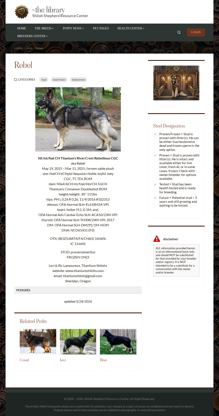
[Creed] (38, 341)
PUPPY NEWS (72, 28)
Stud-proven (78, 79)
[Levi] (78, 341)
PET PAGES (101, 28)
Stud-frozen (59, 79)
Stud (43, 79)
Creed (24, 360)
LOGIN (196, 32)
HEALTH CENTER (129, 28)
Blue (103, 360)
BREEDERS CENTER (31, 36)
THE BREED (43, 28)
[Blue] (118, 341)
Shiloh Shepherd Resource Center (60, 15)
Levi (63, 360)
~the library (48, 9)
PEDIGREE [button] (23, 290)
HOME (21, 28)
